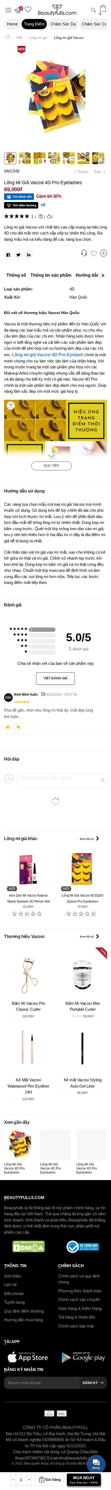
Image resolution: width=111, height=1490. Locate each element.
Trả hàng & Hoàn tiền (76, 1317)
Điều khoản (14, 1293)
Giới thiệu (12, 1275)
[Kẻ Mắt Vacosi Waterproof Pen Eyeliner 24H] (28, 1048)
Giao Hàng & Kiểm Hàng (80, 1308)
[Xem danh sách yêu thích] (93, 254)
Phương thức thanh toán (79, 1290)
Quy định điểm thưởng (24, 1311)
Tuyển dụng (14, 1302)
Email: (52, 1458)
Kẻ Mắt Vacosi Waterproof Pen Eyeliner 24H (28, 1086)
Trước (82, 171)
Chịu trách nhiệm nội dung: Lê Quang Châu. (51, 1451)
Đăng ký (90, 1383)
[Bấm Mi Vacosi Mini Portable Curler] (82, 971)
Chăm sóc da (63, 24)
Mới (21, 49)
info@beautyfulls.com (77, 1458)
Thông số (16, 275)
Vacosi (11, 171)
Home (12, 24)
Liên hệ (10, 1284)
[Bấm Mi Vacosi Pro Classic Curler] (28, 971)
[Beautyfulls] (7, 38)
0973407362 (36, 1458)
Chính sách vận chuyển (79, 1299)
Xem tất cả (87, 838)
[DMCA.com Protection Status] (28, 1247)
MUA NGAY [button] (84, 1479)
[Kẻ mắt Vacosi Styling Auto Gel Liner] (82, 1048)
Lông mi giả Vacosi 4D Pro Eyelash (47, 354)
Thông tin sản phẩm (50, 275)
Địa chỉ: (12, 1433)
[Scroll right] (104, 275)
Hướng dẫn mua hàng (23, 1319)
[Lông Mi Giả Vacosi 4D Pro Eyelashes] (19, 1144)
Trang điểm (34, 24)
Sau (98, 171)
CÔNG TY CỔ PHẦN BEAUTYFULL (55, 1427)
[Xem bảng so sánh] (103, 253)
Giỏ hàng (53, 1480)
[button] (19, 10)
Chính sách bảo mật (76, 1325)
